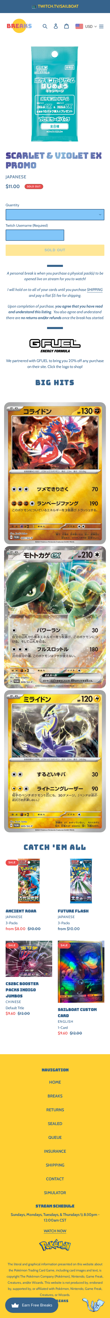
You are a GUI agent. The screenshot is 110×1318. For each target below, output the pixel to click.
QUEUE (55, 1137)
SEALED (55, 1123)
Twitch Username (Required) (27, 225)
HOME (55, 1082)
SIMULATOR (55, 1192)
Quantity (12, 205)
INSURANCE (55, 1151)
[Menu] (101, 25)
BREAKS (55, 1096)
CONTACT (55, 1179)
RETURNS (55, 1109)
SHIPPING (95, 289)
